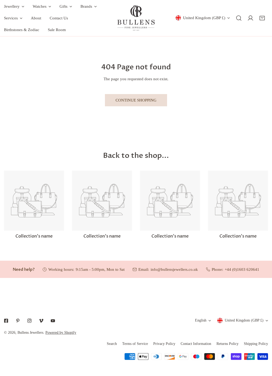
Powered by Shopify (60, 333)
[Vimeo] (41, 321)
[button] (262, 18)
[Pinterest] (18, 321)
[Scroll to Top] (262, 348)
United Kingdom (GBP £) (204, 18)
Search (112, 344)
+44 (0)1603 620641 (242, 269)
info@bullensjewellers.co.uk (174, 269)
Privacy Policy (164, 344)
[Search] (239, 18)
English (200, 320)
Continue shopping (136, 100)
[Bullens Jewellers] (136, 18)
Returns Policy (227, 344)
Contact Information (196, 344)
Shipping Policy (256, 344)
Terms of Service (135, 344)
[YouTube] (53, 321)
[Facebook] (6, 321)
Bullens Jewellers (30, 333)
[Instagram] (29, 321)
